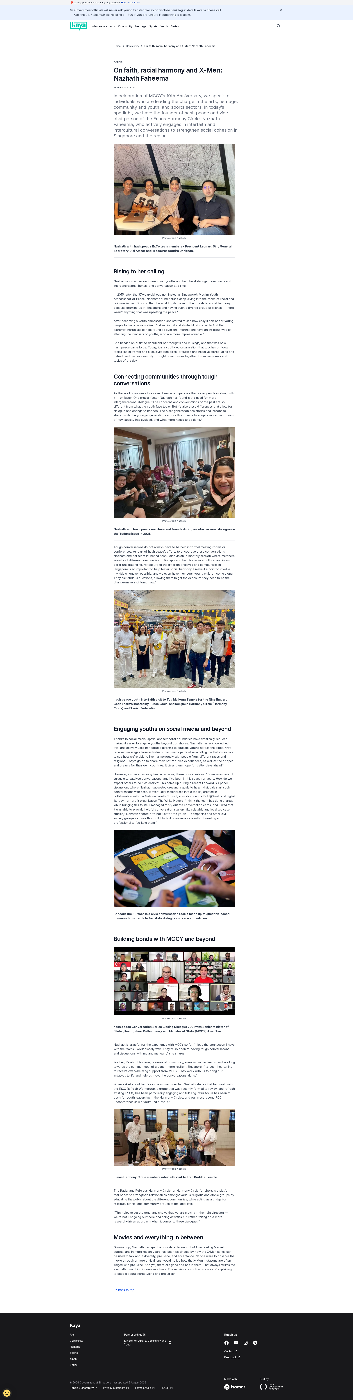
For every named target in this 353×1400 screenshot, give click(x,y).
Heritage (140, 26)
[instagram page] (245, 1343)
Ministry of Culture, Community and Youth (145, 1342)
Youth (164, 26)
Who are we (99, 26)
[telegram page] (255, 1343)
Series (175, 26)
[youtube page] (236, 1343)
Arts (112, 26)
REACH (165, 1387)
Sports (153, 26)
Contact (229, 1351)
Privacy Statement (114, 1387)
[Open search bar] (278, 26)
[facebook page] (226, 1343)
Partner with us (133, 1334)
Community (125, 26)
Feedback (230, 1357)
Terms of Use (143, 1387)
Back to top (126, 1290)
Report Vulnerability (82, 1387)
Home (117, 46)
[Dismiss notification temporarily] (281, 10)
